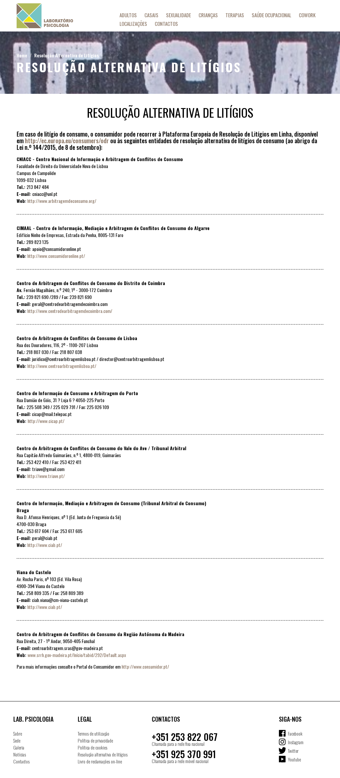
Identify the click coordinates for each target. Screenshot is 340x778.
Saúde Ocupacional (271, 15)
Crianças (208, 15)
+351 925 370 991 (184, 754)
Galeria (18, 747)
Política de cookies (92, 747)
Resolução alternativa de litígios (103, 754)
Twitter (293, 750)
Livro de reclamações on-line (100, 761)
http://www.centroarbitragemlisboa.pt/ (61, 365)
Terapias (234, 15)
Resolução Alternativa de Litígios (66, 55)
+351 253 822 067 (184, 737)
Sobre (17, 733)
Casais (151, 15)
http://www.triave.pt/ (46, 475)
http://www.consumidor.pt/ (145, 666)
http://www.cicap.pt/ (46, 420)
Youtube (294, 759)
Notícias (19, 754)
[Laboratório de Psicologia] (58, 15)
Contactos (166, 23)
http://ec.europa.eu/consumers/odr (67, 140)
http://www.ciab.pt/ (44, 544)
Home (22, 55)
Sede (16, 740)
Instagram (295, 742)
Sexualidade (178, 15)
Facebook (295, 733)
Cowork (307, 15)
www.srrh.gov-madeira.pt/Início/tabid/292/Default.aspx (77, 654)
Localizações (133, 23)
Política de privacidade (95, 740)
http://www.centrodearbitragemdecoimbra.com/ (69, 310)
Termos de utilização (93, 733)
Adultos (128, 15)
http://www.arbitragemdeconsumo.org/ (61, 200)
